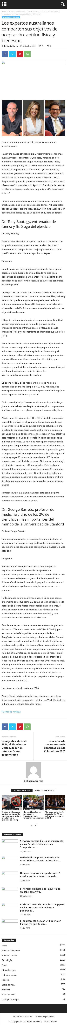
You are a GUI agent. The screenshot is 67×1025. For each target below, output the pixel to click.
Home (4, 11)
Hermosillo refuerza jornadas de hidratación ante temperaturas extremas (33, 815)
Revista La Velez (50, 1021)
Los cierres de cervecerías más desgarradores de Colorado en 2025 (54, 746)
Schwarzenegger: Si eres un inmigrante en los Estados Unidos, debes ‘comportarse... (41, 844)
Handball (6, 989)
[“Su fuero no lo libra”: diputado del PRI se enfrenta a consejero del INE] (55, 802)
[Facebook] (5, 54)
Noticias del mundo (17, 11)
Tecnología (7, 960)
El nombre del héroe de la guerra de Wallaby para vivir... (40, 890)
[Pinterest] (20, 54)
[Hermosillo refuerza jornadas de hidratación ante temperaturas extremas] (33, 802)
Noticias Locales (9, 955)
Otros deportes (9, 970)
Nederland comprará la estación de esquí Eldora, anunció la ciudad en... (40, 859)
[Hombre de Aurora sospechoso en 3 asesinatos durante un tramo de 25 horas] (10, 878)
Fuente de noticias (11, 711)
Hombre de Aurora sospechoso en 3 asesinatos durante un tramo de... (40, 875)
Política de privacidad (45, 1016)
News (4, 945)
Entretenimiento (9, 975)
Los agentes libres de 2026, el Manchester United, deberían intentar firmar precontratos (14, 747)
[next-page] (35, 825)
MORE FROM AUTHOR (44, 790)
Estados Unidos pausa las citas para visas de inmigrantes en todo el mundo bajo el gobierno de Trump (11, 816)
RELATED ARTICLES (22, 790)
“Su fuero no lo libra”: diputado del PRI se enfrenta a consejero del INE (54, 815)
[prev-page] (31, 825)
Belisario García (11, 46)
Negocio (5, 980)
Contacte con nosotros (22, 1016)
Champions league (10, 999)
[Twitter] (12, 54)
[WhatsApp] (27, 54)
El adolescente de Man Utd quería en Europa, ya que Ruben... (40, 922)
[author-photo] (33, 770)
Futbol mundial (8, 994)
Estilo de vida (8, 985)
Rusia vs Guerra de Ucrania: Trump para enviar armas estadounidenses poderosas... (42, 907)
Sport (4, 965)
